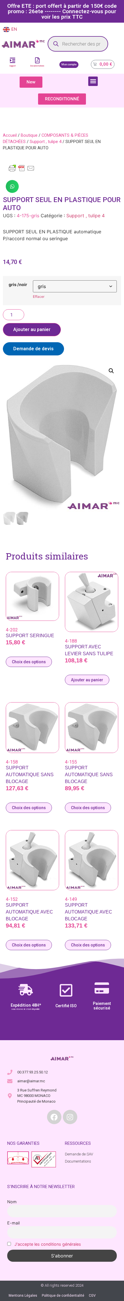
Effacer (38, 296)
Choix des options (29, 662)
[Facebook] (54, 1117)
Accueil (10, 135)
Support (12, 66)
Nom (12, 1201)
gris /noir (18, 285)
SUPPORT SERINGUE (30, 635)
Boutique (29, 135)
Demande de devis (33, 348)
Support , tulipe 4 (45, 141)
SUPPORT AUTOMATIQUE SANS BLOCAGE (30, 774)
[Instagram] (70, 1117)
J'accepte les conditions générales (47, 1244)
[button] (93, 81)
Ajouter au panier (31, 329)
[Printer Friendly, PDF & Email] (21, 171)
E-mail (13, 1222)
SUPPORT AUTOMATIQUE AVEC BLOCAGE (29, 912)
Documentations (37, 66)
